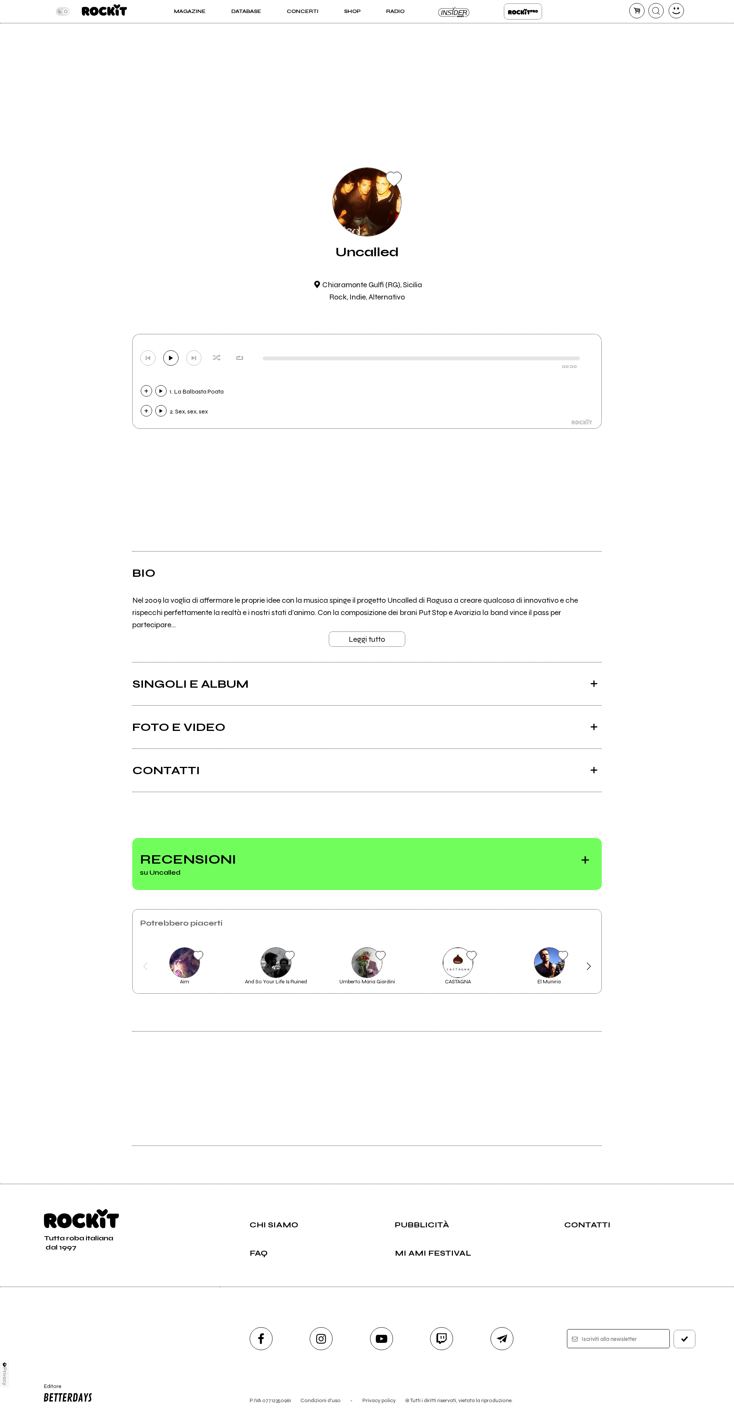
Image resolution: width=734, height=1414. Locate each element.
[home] (104, 11)
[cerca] (656, 10)
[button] (145, 966)
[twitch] (441, 1338)
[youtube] (381, 1338)
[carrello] (637, 10)
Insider (454, 11)
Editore (49, 1389)
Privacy (5, 1376)
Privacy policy (379, 1400)
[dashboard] (676, 10)
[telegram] (501, 1338)
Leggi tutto (367, 639)
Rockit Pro (523, 11)
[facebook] (261, 1338)
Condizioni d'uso (320, 1400)
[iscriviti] (685, 1339)
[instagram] (321, 1338)
